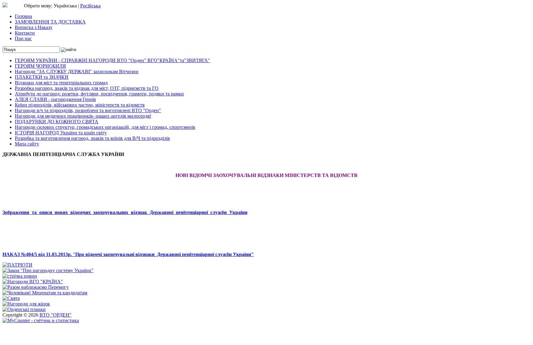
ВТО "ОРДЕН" (55, 315)
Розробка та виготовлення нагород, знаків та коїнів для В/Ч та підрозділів (92, 138)
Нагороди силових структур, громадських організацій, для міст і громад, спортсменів (105, 127)
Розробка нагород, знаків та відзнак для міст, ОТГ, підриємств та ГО (87, 88)
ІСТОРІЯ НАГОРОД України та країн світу (61, 132)
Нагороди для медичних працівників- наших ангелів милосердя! (83, 116)
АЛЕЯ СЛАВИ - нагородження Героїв (55, 99)
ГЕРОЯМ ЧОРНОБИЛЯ (40, 66)
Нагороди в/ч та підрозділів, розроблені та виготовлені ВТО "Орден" (88, 110)
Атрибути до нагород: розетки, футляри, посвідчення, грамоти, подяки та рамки (99, 93)
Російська (90, 5)
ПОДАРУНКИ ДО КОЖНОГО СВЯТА (56, 121)
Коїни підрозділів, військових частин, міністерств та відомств (80, 104)
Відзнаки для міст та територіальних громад (61, 82)
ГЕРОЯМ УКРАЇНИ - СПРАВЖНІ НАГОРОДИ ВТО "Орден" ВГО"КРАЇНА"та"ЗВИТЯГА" (112, 60)
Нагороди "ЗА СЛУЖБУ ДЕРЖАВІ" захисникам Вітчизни (76, 71)
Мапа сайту (27, 143)
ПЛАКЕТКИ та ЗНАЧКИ (41, 77)
